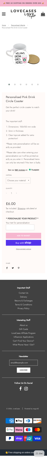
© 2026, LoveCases (13, 409)
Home (4, 25)
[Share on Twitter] (12, 268)
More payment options (23, 249)
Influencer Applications (23, 336)
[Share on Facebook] (8, 268)
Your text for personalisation (18, 222)
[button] (9, 84)
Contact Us (23, 292)
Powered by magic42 (32, 409)
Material (9, 175)
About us (23, 325)
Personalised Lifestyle (18, 25)
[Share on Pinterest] (18, 268)
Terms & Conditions (23, 304)
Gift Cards (23, 329)
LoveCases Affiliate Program (23, 333)
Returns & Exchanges (24, 300)
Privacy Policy (23, 308)
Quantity (9, 188)
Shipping (21, 208)
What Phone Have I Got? (23, 344)
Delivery (23, 296)
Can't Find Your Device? (23, 340)
